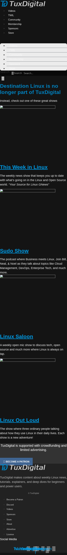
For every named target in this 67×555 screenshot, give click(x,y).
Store (11, 32)
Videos (11, 10)
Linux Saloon (16, 336)
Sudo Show (14, 251)
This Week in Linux (24, 167)
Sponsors (13, 28)
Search (5, 72)
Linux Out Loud (19, 420)
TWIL (11, 15)
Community (14, 19)
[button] (33, 37)
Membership (14, 24)
